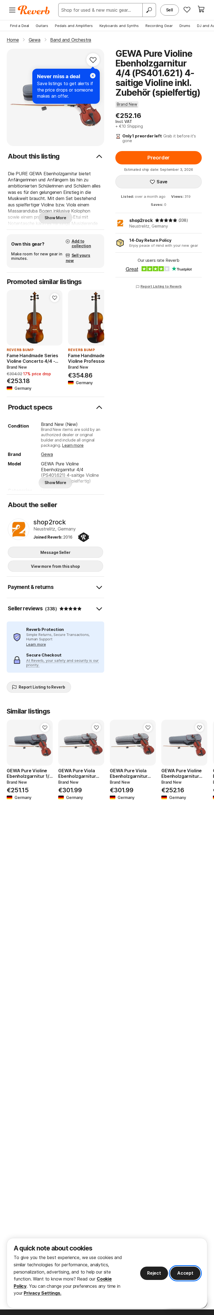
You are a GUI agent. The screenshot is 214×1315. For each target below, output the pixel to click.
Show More (55, 217)
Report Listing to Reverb (161, 286)
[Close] (92, 75)
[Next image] (54, 317)
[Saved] (187, 9)
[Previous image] (14, 317)
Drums (184, 25)
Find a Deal (19, 25)
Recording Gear (159, 25)
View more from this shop (55, 566)
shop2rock (141, 220)
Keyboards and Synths (119, 25)
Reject (154, 1273)
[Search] (149, 10)
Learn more (72, 445)
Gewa (47, 454)
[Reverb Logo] (34, 10)
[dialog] (107, 1273)
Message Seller (55, 552)
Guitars (42, 25)
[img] (166, 220)
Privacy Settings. (42, 1293)
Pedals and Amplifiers (74, 25)
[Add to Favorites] (93, 59)
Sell (169, 10)
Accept (185, 1273)
